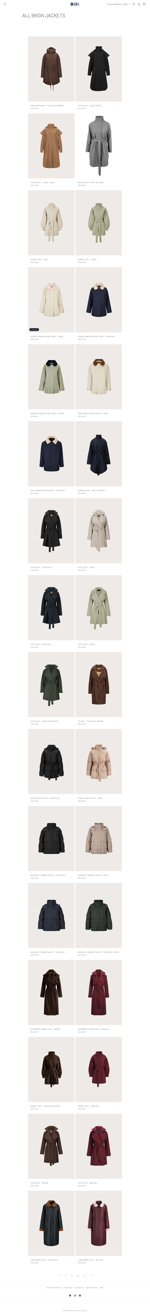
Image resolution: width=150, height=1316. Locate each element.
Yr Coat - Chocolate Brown (90, 721)
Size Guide (68, 1287)
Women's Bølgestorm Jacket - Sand (46, 336)
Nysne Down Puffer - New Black (45, 798)
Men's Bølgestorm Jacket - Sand (93, 413)
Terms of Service (54, 1287)
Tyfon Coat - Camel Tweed (42, 182)
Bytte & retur (91, 1287)
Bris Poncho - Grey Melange (91, 182)
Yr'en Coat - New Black (41, 567)
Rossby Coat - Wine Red (88, 1106)
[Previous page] (59, 1275)
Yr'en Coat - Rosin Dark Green (44, 721)
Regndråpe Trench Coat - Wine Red (93, 1029)
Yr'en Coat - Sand (86, 567)
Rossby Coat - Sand (39, 259)
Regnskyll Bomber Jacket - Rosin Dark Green (98, 952)
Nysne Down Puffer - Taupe (90, 798)
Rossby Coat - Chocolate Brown (45, 1106)
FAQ (101, 1287)
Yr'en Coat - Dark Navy (40, 644)
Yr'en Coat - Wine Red (87, 1183)
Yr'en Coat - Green (86, 644)
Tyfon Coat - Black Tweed (89, 106)
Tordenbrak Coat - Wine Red (90, 1260)
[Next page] (90, 1275)
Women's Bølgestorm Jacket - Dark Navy (96, 336)
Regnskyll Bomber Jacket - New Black (47, 875)
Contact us (79, 1287)
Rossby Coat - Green (87, 259)
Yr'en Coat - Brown (39, 1183)
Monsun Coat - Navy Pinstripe (91, 490)
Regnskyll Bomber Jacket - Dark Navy (47, 952)
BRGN (71, 1310)
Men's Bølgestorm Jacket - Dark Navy (47, 490)
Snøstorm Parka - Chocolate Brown (47, 106)
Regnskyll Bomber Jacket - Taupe (93, 875)
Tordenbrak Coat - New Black (43, 1260)
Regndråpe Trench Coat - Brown (45, 1029)
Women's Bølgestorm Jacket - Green (47, 413)
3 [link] (78, 1275)
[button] (5, 4)
